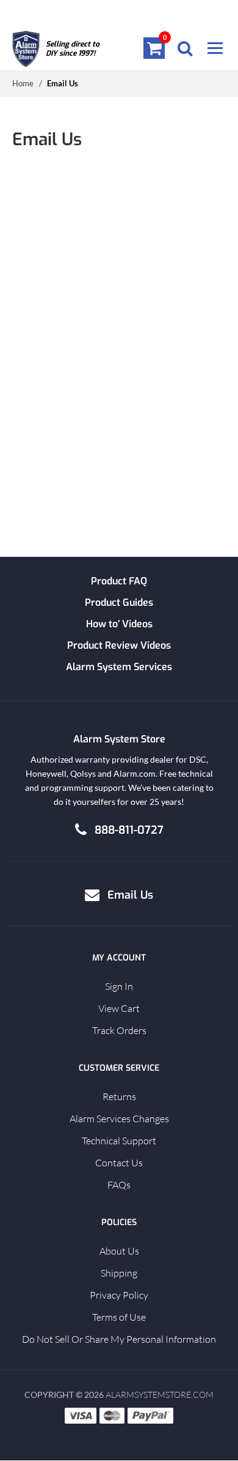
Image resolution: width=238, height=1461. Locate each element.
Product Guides (119, 602)
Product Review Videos (119, 645)
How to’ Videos (119, 623)
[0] (154, 48)
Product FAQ (119, 581)
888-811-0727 (129, 830)
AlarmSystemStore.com (160, 1394)
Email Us (130, 895)
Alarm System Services (119, 666)
